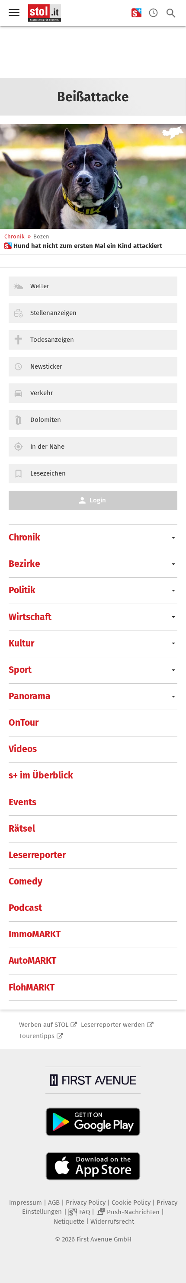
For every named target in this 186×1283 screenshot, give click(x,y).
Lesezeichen (48, 473)
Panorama (30, 696)
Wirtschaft (30, 617)
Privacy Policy (86, 1202)
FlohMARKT (32, 987)
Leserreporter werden (113, 1025)
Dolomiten (45, 420)
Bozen (41, 236)
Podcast (25, 907)
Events (22, 802)
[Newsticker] (153, 13)
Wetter (39, 286)
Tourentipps (37, 1036)
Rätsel (22, 828)
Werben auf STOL (43, 1025)
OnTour (23, 722)
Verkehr (41, 393)
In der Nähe (47, 446)
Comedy (25, 881)
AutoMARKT (32, 960)
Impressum (25, 1202)
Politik (22, 590)
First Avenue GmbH (104, 1239)
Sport (20, 669)
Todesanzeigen (52, 340)
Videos (23, 749)
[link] (83, 246)
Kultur (21, 643)
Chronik (14, 236)
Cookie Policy (131, 1202)
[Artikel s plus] (93, 176)
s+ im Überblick (41, 775)
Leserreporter (37, 855)
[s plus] (136, 13)
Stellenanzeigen (53, 313)
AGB (54, 1202)
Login (98, 500)
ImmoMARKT (35, 934)
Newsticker (46, 366)
